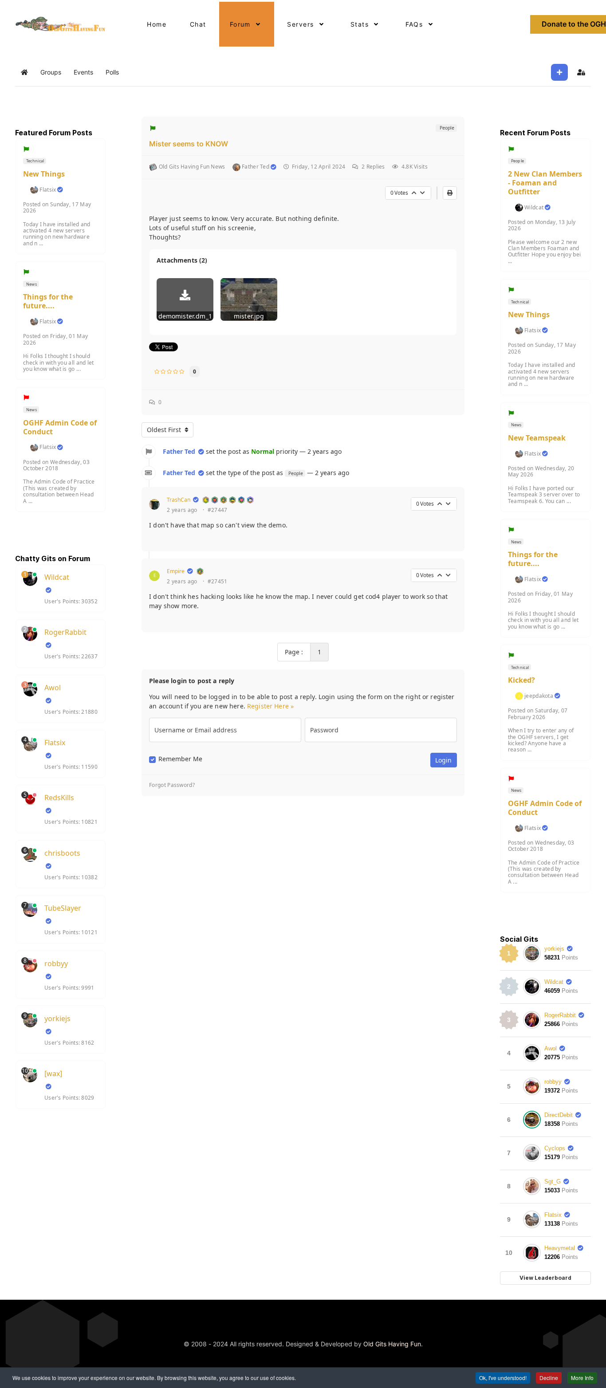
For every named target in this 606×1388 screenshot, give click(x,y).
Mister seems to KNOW (188, 143)
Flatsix (47, 190)
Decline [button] (548, 1377)
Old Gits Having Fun (392, 1344)
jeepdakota (538, 696)
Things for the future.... (48, 301)
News (31, 284)
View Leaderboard (545, 1277)
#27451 (218, 581)
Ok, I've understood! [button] (503, 1377)
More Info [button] (582, 1377)
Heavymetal (559, 1248)
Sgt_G (552, 1181)
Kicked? (521, 680)
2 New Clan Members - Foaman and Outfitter (545, 182)
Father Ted (179, 451)
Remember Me (180, 759)
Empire (176, 571)
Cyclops (554, 1148)
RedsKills (59, 797)
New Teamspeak (537, 437)
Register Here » (270, 706)
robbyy (56, 963)
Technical (34, 161)
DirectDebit (558, 1115)
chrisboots (62, 853)
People (446, 128)
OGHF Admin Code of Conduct (60, 427)
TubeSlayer (62, 908)
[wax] (53, 1073)
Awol (52, 687)
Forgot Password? (172, 785)
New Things (44, 173)
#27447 (218, 510)
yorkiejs (57, 1018)
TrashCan (178, 499)
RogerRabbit (65, 632)
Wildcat (56, 577)
